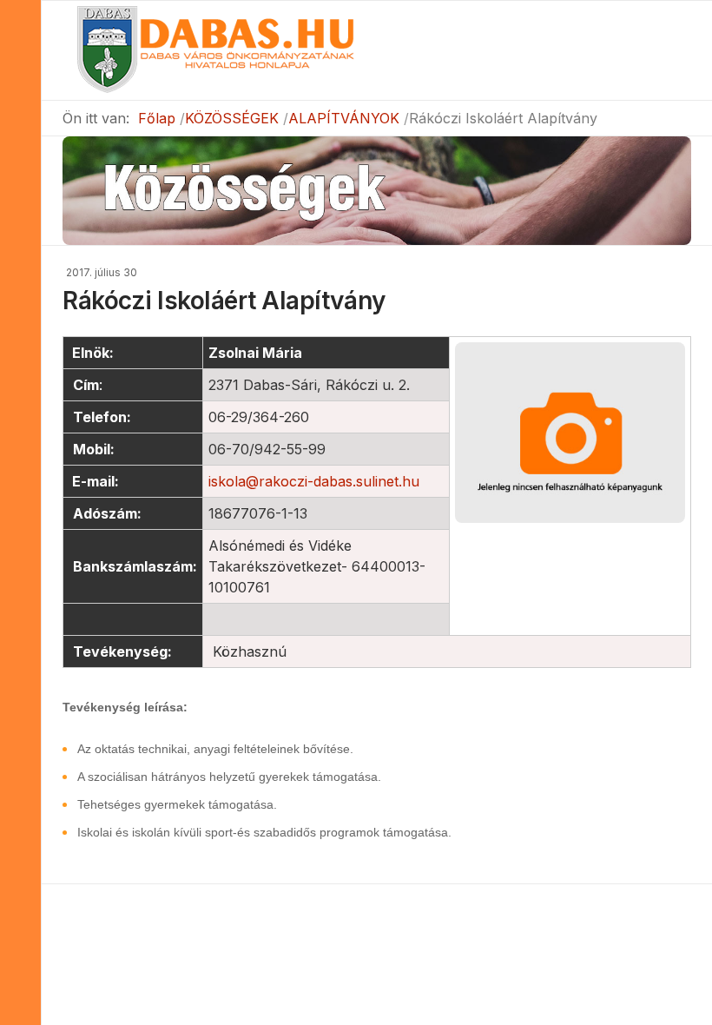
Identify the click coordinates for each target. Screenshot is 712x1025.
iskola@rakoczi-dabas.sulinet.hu (313, 481)
